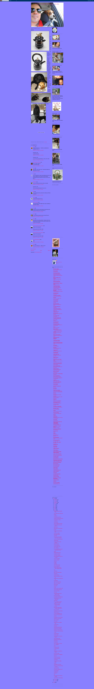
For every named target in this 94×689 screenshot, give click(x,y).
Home (41, 250)
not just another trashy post (58, 589)
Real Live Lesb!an (56, 371)
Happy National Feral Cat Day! (57, 411)
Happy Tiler (55, 310)
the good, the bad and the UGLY (58, 518)
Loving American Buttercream (57, 296)
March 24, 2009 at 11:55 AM (38, 179)
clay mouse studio (56, 476)
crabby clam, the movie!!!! (57, 618)
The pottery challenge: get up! (58, 669)
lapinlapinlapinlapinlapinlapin (58, 627)
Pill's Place (55, 388)
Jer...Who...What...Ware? (57, 442)
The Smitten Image (56, 315)
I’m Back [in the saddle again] (57, 413)
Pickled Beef (55, 446)
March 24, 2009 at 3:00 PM (38, 195)
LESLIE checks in (56, 612)
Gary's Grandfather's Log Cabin (57, 269)
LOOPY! (55, 663)
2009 (54, 498)
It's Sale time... (55, 294)
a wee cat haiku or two (57, 546)
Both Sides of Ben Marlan (57, 462)
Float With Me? (55, 372)
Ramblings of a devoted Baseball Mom (57, 478)
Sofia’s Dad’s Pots (56, 354)
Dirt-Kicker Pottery (56, 303)
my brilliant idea (56, 624)
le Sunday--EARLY (56, 647)
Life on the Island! (56, 466)
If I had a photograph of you (58, 613)
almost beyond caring (57, 638)
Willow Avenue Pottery (56, 334)
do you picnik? (56, 522)
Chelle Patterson (55, 450)
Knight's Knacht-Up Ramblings (56, 338)
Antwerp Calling (55, 475)
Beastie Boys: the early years (58, 528)
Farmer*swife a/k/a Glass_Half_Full (38, 225)
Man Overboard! (55, 435)
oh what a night (56, 634)
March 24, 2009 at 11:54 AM (38, 171)
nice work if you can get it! (57, 628)
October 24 (54, 399)
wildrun (54, 410)
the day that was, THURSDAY (58, 654)
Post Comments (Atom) (38, 252)
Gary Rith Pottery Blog (47, 4)
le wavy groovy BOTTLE (57, 517)
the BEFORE (56, 580)
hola (54, 569)
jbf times (54, 297)
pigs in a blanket (56, 619)
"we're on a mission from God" (58, 539)
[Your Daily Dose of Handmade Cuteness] (56, 110)
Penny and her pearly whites (58, 614)
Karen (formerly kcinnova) (36, 162)
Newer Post (32, 250)
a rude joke (55, 606)
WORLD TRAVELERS (56, 380)
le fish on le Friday (56, 653)
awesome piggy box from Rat (58, 523)
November (55, 499)
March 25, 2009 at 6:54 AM (38, 223)
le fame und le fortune (57, 657)
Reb (33, 191)
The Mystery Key (55, 271)
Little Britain (55, 600)
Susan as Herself (35, 202)
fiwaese (54, 414)
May (55, 507)
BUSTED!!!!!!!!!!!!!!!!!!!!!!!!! (57, 639)
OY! (54, 674)
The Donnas (55, 573)
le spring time (56, 642)
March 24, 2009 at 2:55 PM (38, 189)
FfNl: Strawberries (55, 429)
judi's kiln (54, 347)
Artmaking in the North (56, 295)
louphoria (54, 481)
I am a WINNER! (56, 644)
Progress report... (55, 449)
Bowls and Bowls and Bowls (57, 376)
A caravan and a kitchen (56, 341)
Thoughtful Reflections (56, 306)
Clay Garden (55, 419)
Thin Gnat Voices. (55, 300)
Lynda (34, 146)
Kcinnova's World (56, 412)
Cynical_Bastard (55, 457)
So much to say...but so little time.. (57, 407)
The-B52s (55, 563)
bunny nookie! (56, 584)
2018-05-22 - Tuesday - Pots (57, 298)
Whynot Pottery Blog (56, 281)
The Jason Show (55, 456)
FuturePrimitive (55, 352)
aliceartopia (55, 345)
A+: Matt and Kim (56, 648)
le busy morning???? (57, 566)
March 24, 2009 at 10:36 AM (38, 150)
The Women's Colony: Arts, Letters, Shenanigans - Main (57, 460)
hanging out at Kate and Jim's (58, 629)
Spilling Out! (55, 416)
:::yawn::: (55, 632)
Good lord (55, 561)
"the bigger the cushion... (57, 519)
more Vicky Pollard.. (57, 590)
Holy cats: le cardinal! (57, 583)
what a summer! (55, 384)
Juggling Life (55, 350)
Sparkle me (54, 415)
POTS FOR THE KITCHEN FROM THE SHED (57, 452)
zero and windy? (56, 670)
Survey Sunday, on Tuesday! (57, 394)
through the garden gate (57, 317)
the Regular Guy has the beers (58, 617)
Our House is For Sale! (56, 382)
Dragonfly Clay (55, 444)
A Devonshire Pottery (56, 340)
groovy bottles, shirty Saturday (58, 677)
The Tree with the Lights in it (57, 377)
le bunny (55, 529)
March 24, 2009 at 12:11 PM (38, 184)
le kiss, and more (56, 609)
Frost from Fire (55, 316)
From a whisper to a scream (58, 643)
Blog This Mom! (55, 463)
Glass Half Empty (56, 437)
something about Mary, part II (57, 318)
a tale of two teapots (57, 558)
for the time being (55, 378)
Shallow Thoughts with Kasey (57, 342)
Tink (50, 57)
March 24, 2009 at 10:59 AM (38, 155)
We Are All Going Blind (56, 327)
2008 (54, 682)
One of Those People (56, 409)
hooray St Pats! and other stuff (58, 588)
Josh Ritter (55, 535)
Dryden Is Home (55, 357)
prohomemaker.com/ (56, 483)
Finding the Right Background (57, 329)
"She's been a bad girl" (57, 555)
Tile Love (54, 302)
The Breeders (56, 659)
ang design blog (55, 293)
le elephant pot (56, 671)
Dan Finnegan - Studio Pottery (58, 373)
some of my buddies (57, 533)
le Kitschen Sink (56, 633)
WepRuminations (56, 368)
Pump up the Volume (57, 595)
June (55, 506)
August (55, 503)
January (55, 680)
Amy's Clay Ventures (56, 375)
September (55, 502)
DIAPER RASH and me (57, 552)
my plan (55, 649)
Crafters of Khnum (56, 448)
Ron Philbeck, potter (57, 534)
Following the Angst (56, 311)
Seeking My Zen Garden (57, 308)
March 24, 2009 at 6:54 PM (38, 211)
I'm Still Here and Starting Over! (57, 309)
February (55, 679)
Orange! (55, 514)
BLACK (55, 551)
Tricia (34, 218)
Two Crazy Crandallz (56, 482)
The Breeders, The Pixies (57, 664)
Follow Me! (54, 374)
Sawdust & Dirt (55, 301)
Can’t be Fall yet (55, 420)
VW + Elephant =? (56, 547)
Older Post (49, 250)
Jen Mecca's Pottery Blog (57, 406)
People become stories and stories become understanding (57, 422)
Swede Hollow (55, 467)
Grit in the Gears (55, 299)
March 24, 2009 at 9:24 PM (38, 216)
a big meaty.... (56, 585)
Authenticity (54, 307)
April (55, 508)
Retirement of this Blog (56, 427)
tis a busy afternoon (57, 545)
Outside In (55, 398)
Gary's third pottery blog (36, 239)
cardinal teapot (56, 540)
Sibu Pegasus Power (56, 402)
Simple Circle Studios (56, 390)
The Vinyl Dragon (56, 404)
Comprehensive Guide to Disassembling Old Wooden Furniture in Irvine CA (57, 288)
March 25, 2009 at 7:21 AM (38, 230)
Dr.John (34, 197)
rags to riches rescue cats (57, 453)
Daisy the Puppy (55, 322)
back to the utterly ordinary (58, 572)
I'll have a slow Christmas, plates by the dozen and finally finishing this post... (57, 392)
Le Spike (55, 562)
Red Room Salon (56, 408)
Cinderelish (55, 472)
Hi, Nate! (54, 320)
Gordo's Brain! (55, 468)
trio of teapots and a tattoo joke (58, 513)
